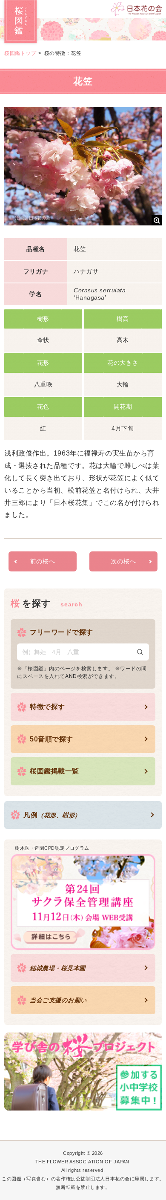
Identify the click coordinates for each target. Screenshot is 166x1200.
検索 (140, 652)
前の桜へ (42, 561)
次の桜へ (123, 561)
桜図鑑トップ (20, 53)
